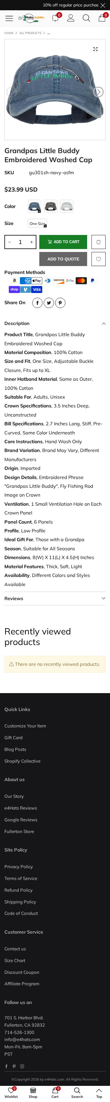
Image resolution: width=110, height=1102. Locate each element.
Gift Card (13, 737)
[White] (66, 206)
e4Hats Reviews (20, 808)
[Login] (71, 18)
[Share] (37, 303)
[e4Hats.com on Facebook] (6, 1066)
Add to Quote (63, 259)
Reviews (13, 598)
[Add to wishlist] (99, 259)
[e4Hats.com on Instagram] (22, 1066)
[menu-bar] (11, 18)
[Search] (86, 18)
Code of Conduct (21, 913)
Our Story (14, 796)
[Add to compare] (99, 242)
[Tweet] (49, 303)
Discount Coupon (21, 972)
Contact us (15, 949)
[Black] (50, 206)
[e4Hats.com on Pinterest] (14, 1066)
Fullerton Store (19, 831)
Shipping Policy (20, 902)
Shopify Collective (22, 761)
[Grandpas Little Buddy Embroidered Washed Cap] (55, 89)
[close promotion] (102, 5)
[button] (11, 92)
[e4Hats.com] (32, 18)
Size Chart (14, 960)
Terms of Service (20, 878)
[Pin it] (60, 303)
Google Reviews (20, 819)
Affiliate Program (21, 983)
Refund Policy (18, 890)
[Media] (95, 49)
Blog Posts (15, 749)
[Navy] (34, 206)
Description (17, 323)
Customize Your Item (25, 726)
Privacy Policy (18, 866)
